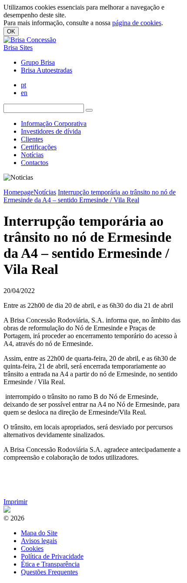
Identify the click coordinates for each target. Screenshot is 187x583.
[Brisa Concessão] (29, 39)
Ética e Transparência (50, 564)
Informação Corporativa (54, 123)
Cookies (32, 548)
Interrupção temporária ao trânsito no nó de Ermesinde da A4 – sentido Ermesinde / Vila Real (89, 196)
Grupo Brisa (38, 62)
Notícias (32, 154)
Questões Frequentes (49, 572)
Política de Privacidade (52, 556)
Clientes (32, 139)
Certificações (39, 147)
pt (23, 85)
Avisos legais (39, 540)
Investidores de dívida (51, 131)
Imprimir (15, 501)
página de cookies (136, 22)
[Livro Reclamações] (6, 510)
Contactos (34, 162)
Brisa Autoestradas (46, 70)
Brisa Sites (18, 47)
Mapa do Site (39, 533)
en (24, 92)
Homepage (18, 192)
